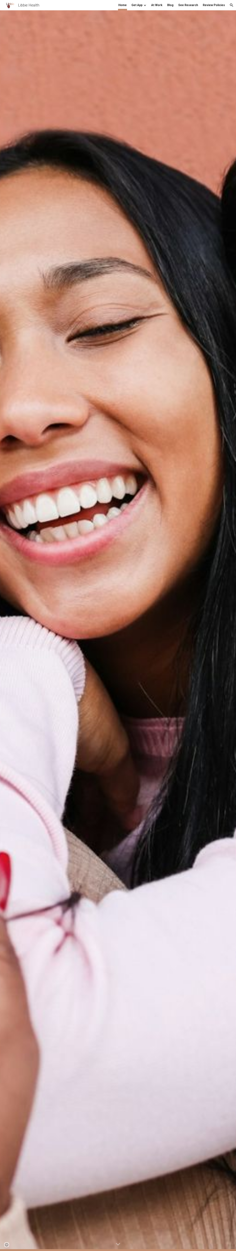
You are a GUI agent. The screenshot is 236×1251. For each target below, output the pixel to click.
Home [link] (122, 5)
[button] (231, 5)
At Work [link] (156, 5)
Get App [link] (137, 5)
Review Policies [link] (214, 5)
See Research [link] (188, 5)
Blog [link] (170, 5)
